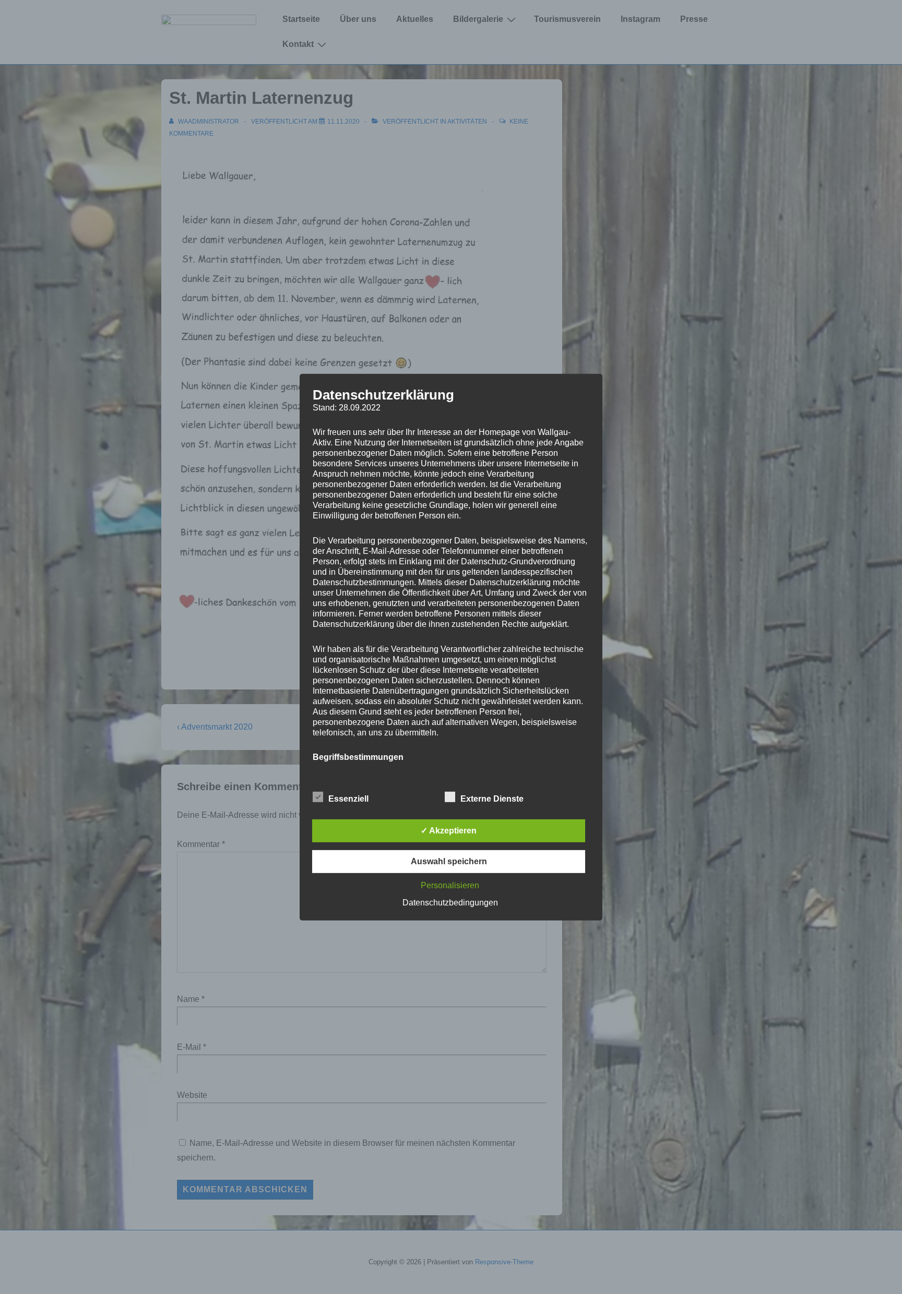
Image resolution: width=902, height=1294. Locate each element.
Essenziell (348, 798)
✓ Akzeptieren (449, 830)
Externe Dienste (492, 798)
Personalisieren (450, 885)
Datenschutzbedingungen (450, 902)
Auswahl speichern (449, 861)
